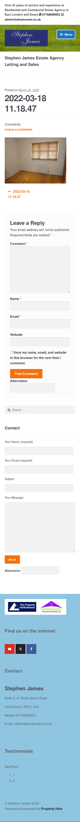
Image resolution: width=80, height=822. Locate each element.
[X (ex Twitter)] (20, 649)
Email (15, 316)
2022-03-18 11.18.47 (19, 194)
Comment (18, 243)
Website (16, 334)
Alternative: (19, 380)
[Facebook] (31, 649)
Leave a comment (18, 129)
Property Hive (51, 808)
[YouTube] (10, 649)
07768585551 (51, 14)
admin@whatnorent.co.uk (23, 19)
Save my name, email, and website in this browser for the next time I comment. (38, 357)
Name (15, 298)
